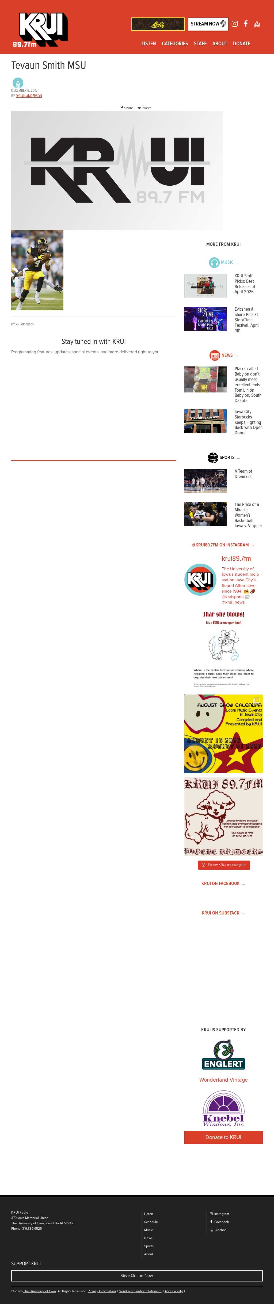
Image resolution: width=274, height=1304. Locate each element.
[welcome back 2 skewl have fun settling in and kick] (223, 734)
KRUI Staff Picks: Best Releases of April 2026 (245, 284)
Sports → (230, 458)
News (148, 1238)
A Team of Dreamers (243, 474)
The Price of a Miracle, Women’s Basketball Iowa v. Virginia (248, 515)
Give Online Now (137, 1275)
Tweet (146, 108)
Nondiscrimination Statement (140, 1291)
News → (230, 355)
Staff (200, 44)
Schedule (151, 1222)
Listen (149, 44)
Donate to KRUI (223, 1137)
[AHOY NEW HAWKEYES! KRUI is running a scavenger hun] (223, 651)
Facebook (221, 1222)
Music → (230, 262)
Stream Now (205, 24)
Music (148, 1230)
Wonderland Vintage (223, 1080)
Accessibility (174, 1291)
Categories (175, 44)
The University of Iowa (39, 1291)
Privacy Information (102, 1291)
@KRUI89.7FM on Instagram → (223, 545)
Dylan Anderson (29, 96)
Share (128, 108)
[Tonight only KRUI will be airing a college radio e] (223, 816)
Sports (149, 1246)
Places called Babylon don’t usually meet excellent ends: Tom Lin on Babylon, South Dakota (248, 385)
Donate (241, 44)
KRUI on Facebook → (223, 884)
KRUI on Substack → (223, 913)
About (219, 44)
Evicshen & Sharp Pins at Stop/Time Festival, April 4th (247, 320)
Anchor (220, 1230)
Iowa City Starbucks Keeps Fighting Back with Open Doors (248, 422)
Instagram (221, 1214)
